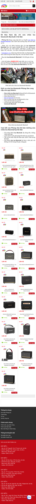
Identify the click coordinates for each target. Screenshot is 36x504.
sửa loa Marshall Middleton (26, 215)
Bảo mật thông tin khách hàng (8, 428)
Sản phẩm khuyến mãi (6, 437)
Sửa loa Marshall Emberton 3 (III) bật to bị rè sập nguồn (9, 166)
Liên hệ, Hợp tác (5, 418)
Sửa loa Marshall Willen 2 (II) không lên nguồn (9, 191)
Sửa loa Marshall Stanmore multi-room (9, 315)
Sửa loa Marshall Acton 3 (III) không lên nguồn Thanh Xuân (27, 166)
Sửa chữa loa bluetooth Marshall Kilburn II (9, 339)
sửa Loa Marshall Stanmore (26, 190)
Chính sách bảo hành (6, 426)
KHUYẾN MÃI (18, 1)
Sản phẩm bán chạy (6, 435)
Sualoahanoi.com (6, 53)
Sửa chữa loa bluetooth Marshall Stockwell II (9, 364)
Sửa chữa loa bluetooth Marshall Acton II (26, 364)
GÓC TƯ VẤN (10, 1)
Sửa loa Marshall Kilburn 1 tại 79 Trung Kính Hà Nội (9, 265)
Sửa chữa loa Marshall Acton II (26, 264)
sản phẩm (31, 11)
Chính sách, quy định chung (7, 425)
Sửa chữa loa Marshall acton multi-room (27, 315)
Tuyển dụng (4, 414)
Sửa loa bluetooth (8, 98)
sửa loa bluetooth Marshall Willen (26, 240)
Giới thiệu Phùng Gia (6, 412)
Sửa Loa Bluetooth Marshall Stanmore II (9, 290)
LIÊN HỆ (3, 1)
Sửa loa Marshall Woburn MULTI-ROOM (27, 290)
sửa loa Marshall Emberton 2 (9, 239)
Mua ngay (14, 169)
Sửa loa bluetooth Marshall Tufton (26, 339)
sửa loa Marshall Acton (9, 215)
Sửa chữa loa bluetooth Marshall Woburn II (9, 389)
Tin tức (2, 416)
